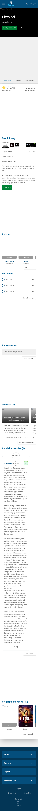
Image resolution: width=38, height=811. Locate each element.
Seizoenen (7, 273)
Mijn (11, 4)
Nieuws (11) (8, 404)
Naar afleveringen (28, 298)
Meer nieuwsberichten (26, 443)
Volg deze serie (10, 28)
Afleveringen (29, 80)
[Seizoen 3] (19, 292)
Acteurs (18, 80)
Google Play (27, 793)
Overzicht (7, 80)
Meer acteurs (29, 268)
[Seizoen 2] (19, 286)
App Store (13, 793)
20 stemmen (6, 91)
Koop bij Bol (7, 187)
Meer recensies (29, 358)
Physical (8, 17)
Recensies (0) (9, 345)
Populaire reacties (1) (13, 448)
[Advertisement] (19, 57)
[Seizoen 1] (19, 280)
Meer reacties (29, 654)
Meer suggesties (28, 734)
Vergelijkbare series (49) (15, 701)
